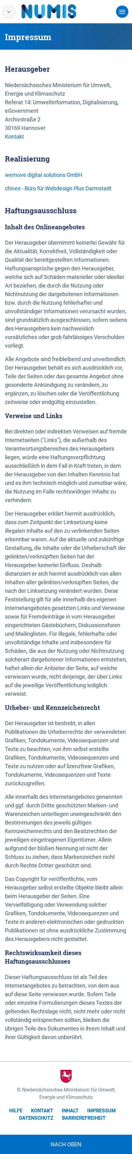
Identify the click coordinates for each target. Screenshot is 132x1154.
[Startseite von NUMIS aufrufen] (58, 11)
